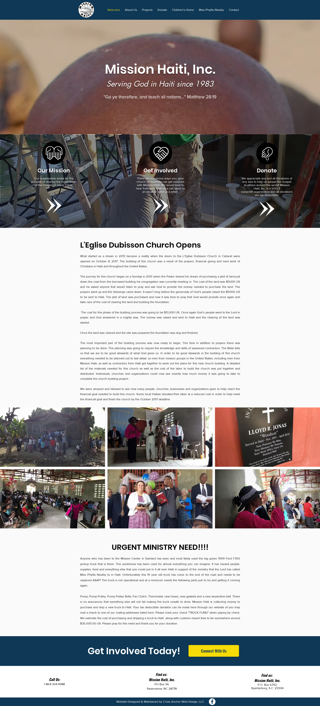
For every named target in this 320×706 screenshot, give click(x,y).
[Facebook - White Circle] (212, 701)
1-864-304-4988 (54, 684)
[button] (131, 10)
